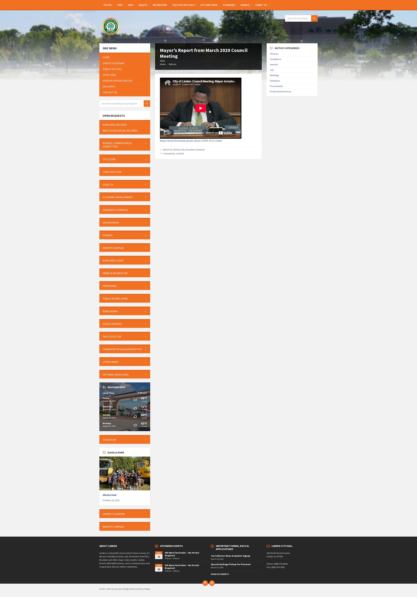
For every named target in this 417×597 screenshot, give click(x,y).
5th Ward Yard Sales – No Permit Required (182, 566)
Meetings (274, 75)
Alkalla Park (110, 495)
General (200, 149)
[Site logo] (110, 37)
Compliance (275, 59)
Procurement (276, 86)
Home (163, 64)
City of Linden (187, 149)
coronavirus (169, 153)
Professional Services (280, 91)
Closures (274, 53)
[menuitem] (107, 5)
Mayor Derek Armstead (172, 140)
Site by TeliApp (144, 589)
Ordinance (275, 80)
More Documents (220, 574)
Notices (172, 64)
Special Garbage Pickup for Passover (231, 564)
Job (272, 69)
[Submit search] (314, 18)
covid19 (180, 153)
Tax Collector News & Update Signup (230, 555)
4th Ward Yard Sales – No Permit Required (182, 554)
